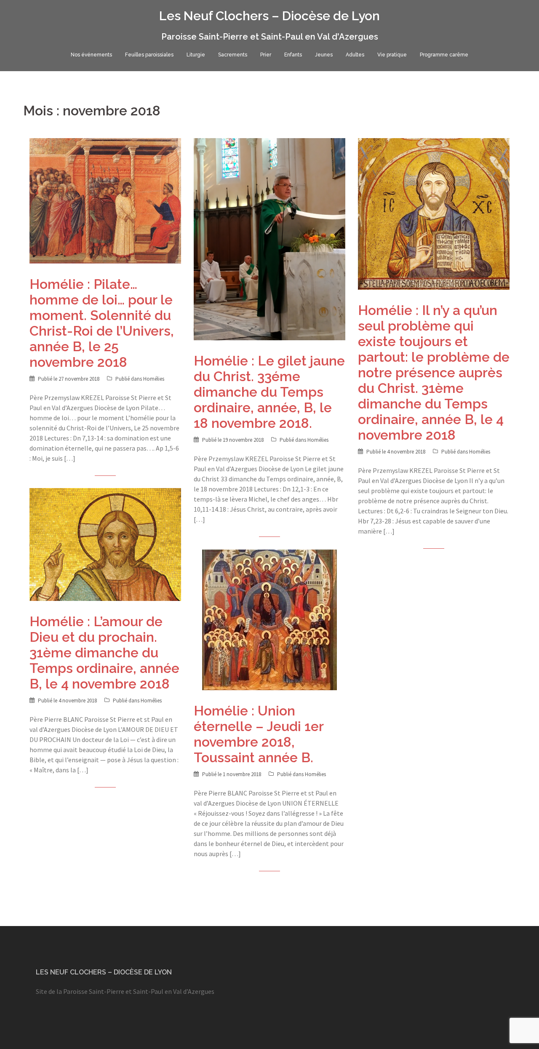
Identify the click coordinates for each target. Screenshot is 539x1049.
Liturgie (196, 55)
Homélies (153, 378)
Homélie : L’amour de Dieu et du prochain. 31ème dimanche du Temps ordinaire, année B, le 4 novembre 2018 (104, 652)
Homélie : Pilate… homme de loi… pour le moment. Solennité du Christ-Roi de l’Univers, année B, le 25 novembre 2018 (101, 323)
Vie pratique (392, 55)
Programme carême (444, 55)
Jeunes (324, 55)
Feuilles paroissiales (149, 55)
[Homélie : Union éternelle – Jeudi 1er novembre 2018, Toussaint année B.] (269, 619)
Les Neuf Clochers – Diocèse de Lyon (269, 15)
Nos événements (91, 55)
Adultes (355, 55)
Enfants (293, 55)
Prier (265, 55)
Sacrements (232, 55)
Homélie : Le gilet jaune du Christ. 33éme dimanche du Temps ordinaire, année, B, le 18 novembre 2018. (269, 392)
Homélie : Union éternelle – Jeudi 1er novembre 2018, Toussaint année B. (258, 734)
